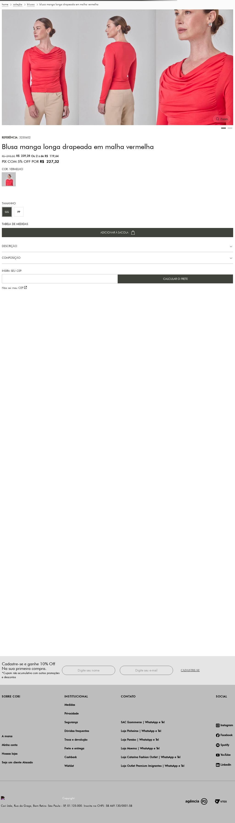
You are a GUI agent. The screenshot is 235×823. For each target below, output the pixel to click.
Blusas (31, 25)
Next (189, 3)
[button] (9, 200)
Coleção (17, 25)
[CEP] (60, 297)
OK (117, 815)
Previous (45, 3)
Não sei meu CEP (12, 309)
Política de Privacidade (187, 807)
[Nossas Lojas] (220, 14)
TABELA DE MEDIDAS (15, 245)
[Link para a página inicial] (5, 26)
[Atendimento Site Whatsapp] (213, 14)
